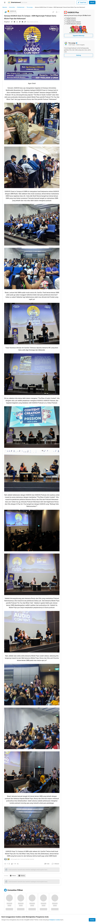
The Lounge (30, 7)
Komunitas (12, 7)
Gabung (78, 55)
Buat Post (83, 2)
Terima (92, 920)
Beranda (5, 7)
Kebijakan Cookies (54, 920)
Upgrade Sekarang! (78, 35)
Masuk (92, 2)
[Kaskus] (9, 2)
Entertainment (20, 7)
